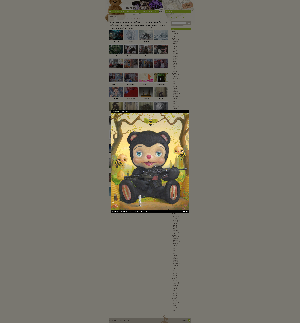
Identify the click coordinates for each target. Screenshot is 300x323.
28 (136, 199)
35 (148, 199)
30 (139, 199)
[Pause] (162, 198)
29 (138, 199)
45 (143, 200)
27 (134, 199)
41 (136, 200)
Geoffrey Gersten (138, 126)
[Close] (165, 198)
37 (152, 199)
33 (145, 199)
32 (143, 199)
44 (141, 200)
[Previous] (161, 198)
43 (139, 200)
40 (134, 200)
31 (141, 199)
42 (138, 200)
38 (154, 199)
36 (150, 199)
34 (147, 199)
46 (145, 200)
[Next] (164, 198)
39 (156, 199)
